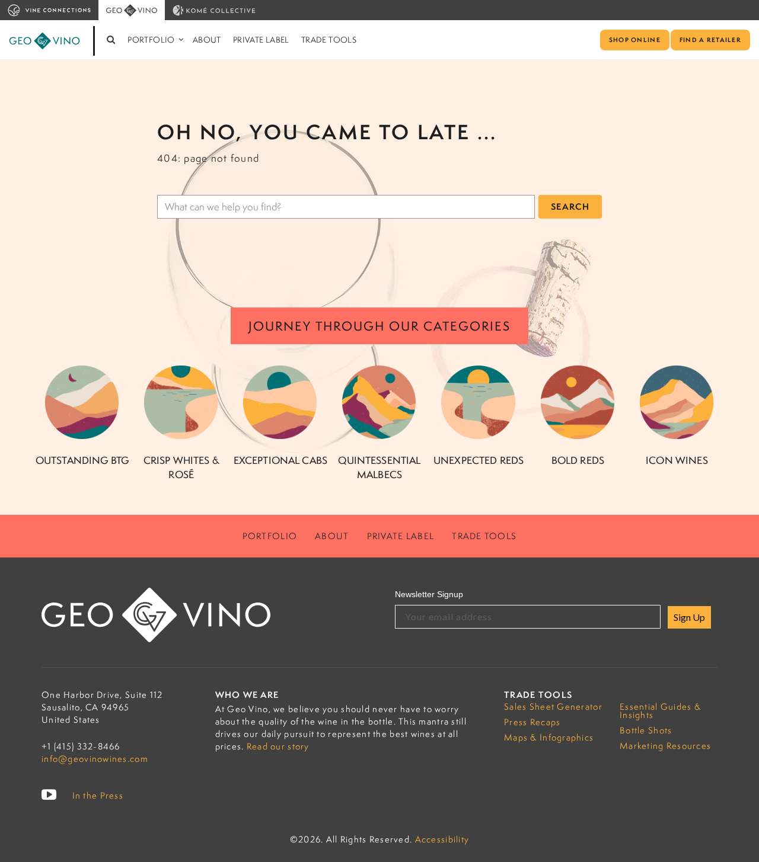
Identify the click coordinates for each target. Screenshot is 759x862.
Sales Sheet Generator (553, 706)
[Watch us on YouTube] (49, 794)
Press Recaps (532, 722)
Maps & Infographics (549, 737)
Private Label (261, 39)
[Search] (111, 39)
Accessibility (442, 839)
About (207, 39)
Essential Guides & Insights (660, 710)
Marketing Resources (665, 745)
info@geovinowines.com (95, 758)
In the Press (97, 795)
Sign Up (689, 617)
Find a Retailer (710, 40)
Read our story (278, 746)
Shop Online (635, 40)
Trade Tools (328, 39)
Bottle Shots (646, 730)
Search (570, 206)
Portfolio (151, 39)
